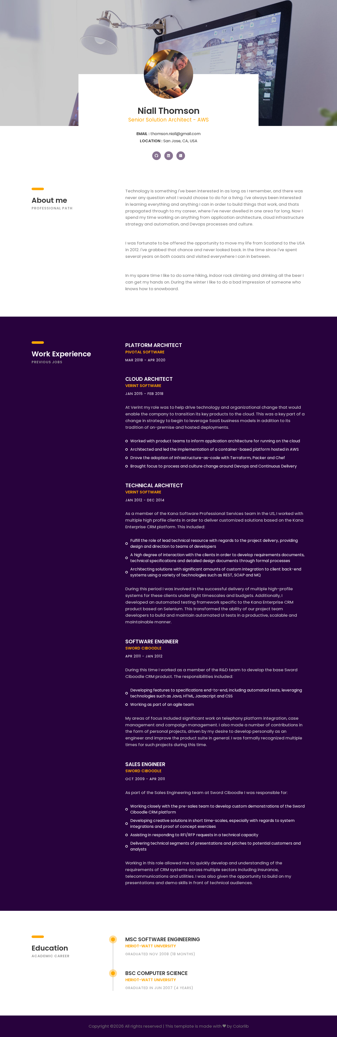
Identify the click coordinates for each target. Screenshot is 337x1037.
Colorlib (241, 1026)
